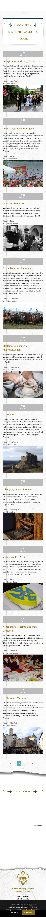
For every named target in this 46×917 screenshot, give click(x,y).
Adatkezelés (35, 825)
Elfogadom (28, 912)
